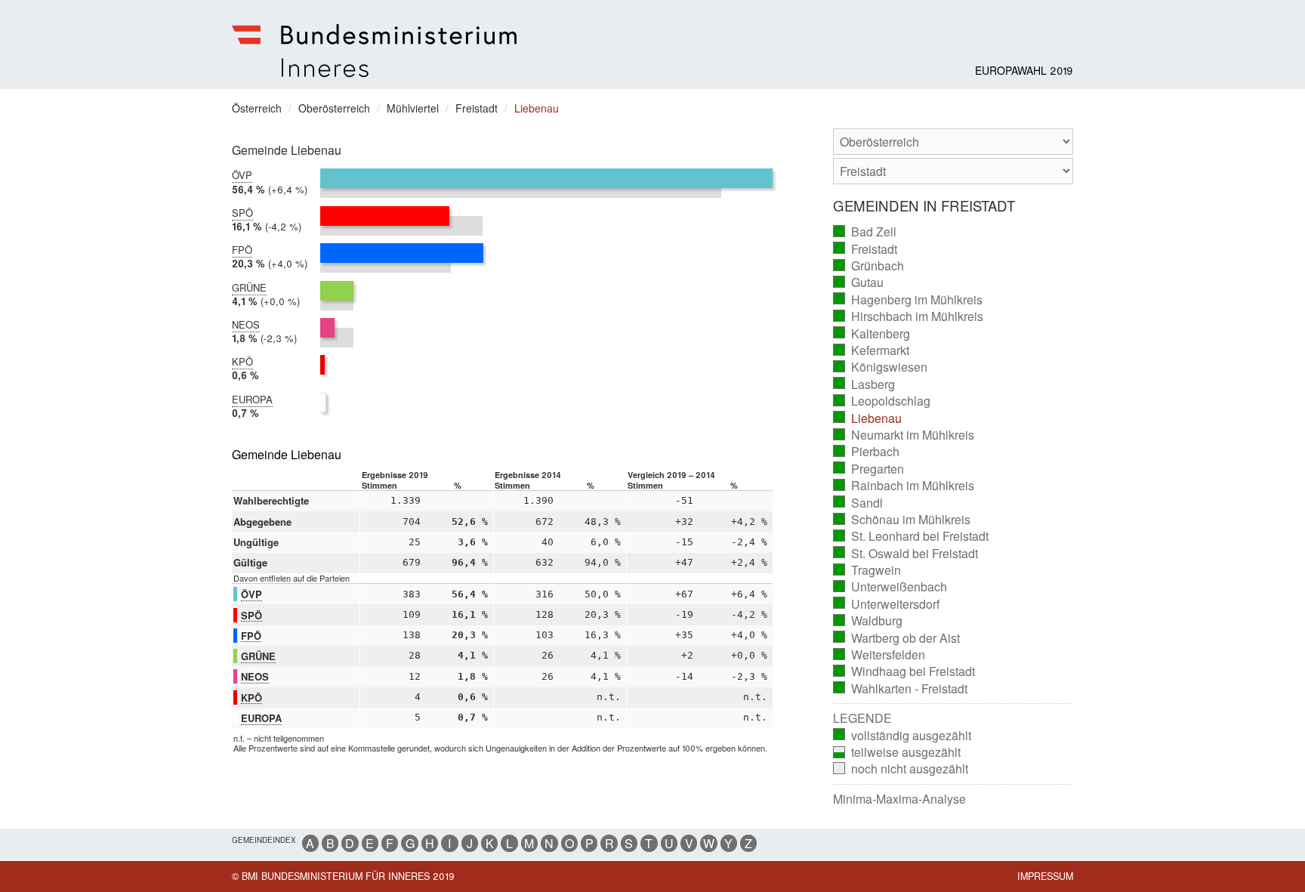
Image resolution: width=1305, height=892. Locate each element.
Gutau (859, 282)
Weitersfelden (879, 655)
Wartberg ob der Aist (897, 638)
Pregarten (869, 469)
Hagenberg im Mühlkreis (908, 300)
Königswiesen (880, 367)
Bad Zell (865, 232)
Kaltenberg (872, 334)
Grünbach (869, 266)
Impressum (1045, 876)
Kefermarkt (871, 350)
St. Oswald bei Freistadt (906, 553)
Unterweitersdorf (886, 604)
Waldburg (868, 621)
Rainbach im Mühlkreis (904, 485)
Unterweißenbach (890, 587)
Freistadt (865, 249)
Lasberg (864, 384)
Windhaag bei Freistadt (904, 671)
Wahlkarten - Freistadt (900, 689)
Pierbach (866, 451)
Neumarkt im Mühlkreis (904, 435)
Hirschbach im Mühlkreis (908, 316)
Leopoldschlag (882, 401)
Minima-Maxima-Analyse (899, 799)
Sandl (858, 503)
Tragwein (867, 570)
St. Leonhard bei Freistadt (911, 536)
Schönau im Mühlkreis (902, 519)
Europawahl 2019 (1024, 70)
